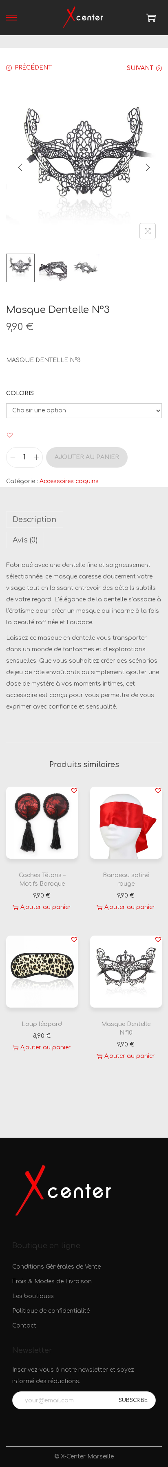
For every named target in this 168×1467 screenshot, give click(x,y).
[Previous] (20, 167)
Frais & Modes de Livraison (52, 1281)
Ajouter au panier (87, 457)
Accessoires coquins (69, 481)
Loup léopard (42, 1024)
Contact (24, 1326)
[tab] (84, 519)
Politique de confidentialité (51, 1311)
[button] (9, 435)
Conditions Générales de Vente (56, 1267)
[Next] (147, 167)
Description (35, 519)
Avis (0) (25, 540)
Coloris (20, 393)
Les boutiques (33, 1296)
